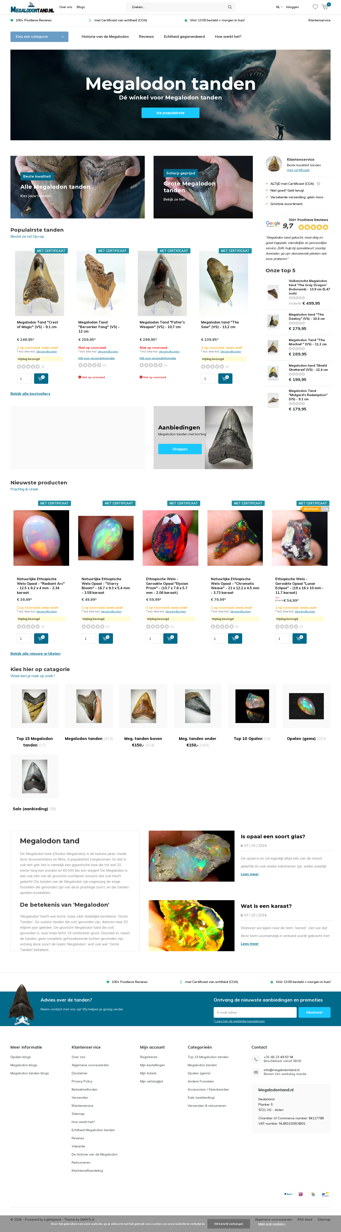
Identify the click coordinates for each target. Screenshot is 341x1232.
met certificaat (298, 170)
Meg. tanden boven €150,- (143, 741)
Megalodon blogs (23, 1065)
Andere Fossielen (201, 1081)
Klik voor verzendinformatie (96, 358)
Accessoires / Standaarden (208, 1089)
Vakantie (78, 1146)
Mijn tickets (148, 1073)
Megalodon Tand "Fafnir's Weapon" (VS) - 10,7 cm (162, 324)
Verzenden (80, 1097)
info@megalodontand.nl (281, 1070)
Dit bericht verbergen (228, 1224)
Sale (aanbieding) (34, 808)
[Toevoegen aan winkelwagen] (41, 378)
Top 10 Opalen (252, 738)
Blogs (81, 7)
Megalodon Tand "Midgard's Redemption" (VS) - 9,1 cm (308, 395)
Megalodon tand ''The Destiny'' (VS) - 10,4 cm (307, 316)
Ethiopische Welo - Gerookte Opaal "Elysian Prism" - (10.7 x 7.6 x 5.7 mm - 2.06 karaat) (167, 586)
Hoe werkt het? (228, 36)
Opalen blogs (20, 1057)
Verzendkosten (46, 351)
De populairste (170, 113)
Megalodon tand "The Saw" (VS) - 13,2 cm (220, 324)
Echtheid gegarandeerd (184, 36)
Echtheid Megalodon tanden (93, 1130)
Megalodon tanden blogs (29, 1073)
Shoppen (203, 437)
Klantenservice (320, 20)
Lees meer (250, 874)
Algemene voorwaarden (90, 1065)
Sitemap (78, 1114)
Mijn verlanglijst (151, 1081)
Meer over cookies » (272, 1224)
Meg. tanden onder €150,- (197, 741)
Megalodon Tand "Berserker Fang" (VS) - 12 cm (99, 327)
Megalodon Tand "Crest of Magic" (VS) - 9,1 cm (37, 324)
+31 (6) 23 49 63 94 (278, 1057)
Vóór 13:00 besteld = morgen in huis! (217, 20)
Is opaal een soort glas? (273, 836)
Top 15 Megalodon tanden (34, 741)
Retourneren (81, 1162)
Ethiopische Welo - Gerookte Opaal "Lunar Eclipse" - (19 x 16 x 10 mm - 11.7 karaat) (299, 586)
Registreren (149, 1057)
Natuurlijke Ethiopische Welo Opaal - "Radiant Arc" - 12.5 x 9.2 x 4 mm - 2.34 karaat (41, 586)
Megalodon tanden (89, 738)
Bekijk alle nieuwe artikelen (35, 653)
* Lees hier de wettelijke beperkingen (239, 1021)
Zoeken (229, 7)
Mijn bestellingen (152, 1065)
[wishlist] (315, 7)
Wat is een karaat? (266, 906)
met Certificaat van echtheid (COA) (120, 20)
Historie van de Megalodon (105, 36)
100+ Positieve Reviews (34, 20)
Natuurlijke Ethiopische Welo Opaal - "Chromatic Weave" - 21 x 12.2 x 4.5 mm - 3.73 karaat (235, 586)
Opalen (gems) (306, 738)
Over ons (65, 7)
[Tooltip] (318, 184)
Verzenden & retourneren (207, 1106)
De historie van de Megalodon (95, 1154)
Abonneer (314, 1012)
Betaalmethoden (84, 1089)
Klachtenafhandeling (87, 1170)
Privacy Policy (82, 1081)
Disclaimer (79, 1073)
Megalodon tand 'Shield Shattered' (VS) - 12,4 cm (308, 367)
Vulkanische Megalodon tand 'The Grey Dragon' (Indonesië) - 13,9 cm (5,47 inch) (309, 287)
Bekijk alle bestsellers (30, 393)
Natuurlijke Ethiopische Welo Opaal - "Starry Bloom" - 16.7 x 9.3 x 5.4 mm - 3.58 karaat (106, 586)
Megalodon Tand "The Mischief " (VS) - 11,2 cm (308, 342)
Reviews (146, 36)
